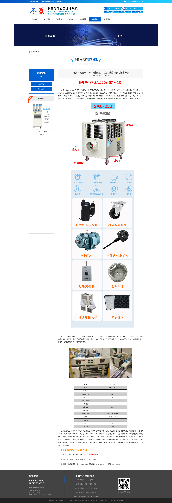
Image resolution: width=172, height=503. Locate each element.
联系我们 (107, 19)
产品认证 (71, 19)
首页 (32, 51)
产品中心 (59, 19)
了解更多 (41, 134)
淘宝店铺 (141, 1)
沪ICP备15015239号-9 (86, 500)
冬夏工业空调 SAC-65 (41, 131)
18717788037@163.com (38, 492)
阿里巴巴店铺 (135, 1)
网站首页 (35, 19)
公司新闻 (41, 84)
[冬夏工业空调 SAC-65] (41, 129)
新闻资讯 (95, 19)
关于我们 (47, 19)
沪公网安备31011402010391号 (100, 500)
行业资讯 (41, 89)
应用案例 (83, 19)
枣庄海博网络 (120, 500)
